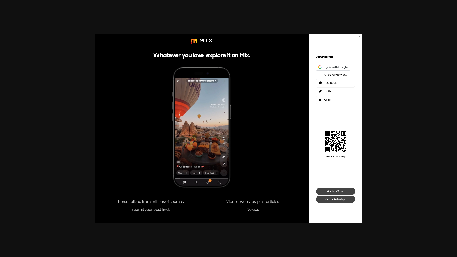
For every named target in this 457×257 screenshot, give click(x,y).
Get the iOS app (335, 191)
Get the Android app (335, 199)
